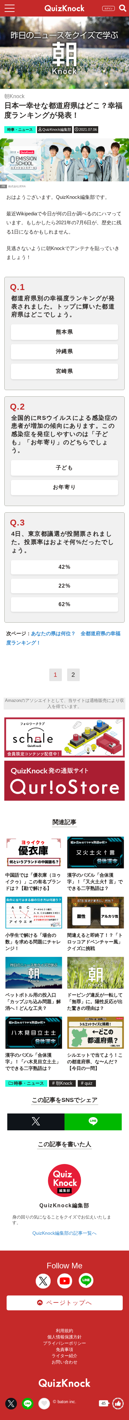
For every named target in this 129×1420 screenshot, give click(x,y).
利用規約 (64, 1330)
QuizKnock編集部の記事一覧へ (64, 1233)
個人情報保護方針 (64, 1336)
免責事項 (64, 1349)
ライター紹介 (64, 1355)
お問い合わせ (64, 1362)
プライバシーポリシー (64, 1343)
